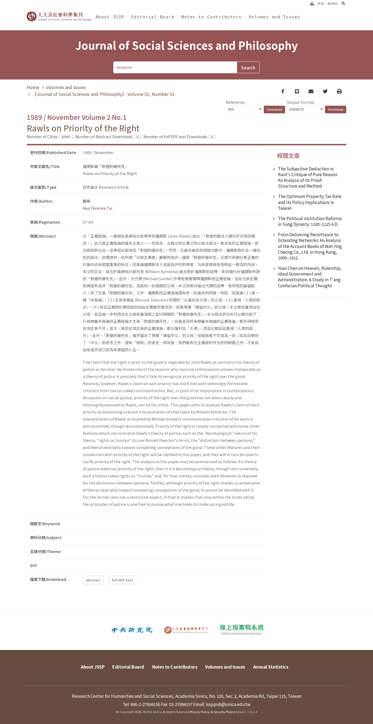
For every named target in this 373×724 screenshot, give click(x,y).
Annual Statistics (120, 50)
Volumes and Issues (274, 16)
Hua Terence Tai (97, 208)
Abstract (93, 580)
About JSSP (110, 16)
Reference (235, 102)
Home (33, 87)
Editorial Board (152, 16)
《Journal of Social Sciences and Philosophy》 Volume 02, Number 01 (103, 94)
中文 (321, 4)
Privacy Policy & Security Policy (212, 712)
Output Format (301, 102)
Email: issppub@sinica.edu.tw (221, 704)
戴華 (86, 201)
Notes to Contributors (211, 16)
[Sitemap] (312, 4)
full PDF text (122, 580)
